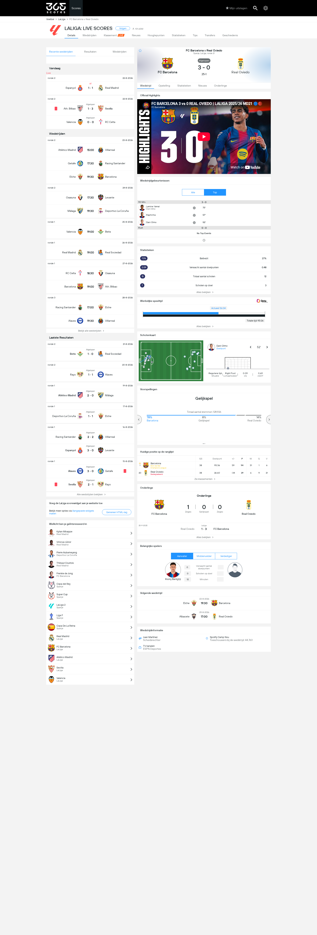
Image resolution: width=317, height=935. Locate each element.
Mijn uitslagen (238, 8)
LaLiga (61, 19)
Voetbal (50, 19)
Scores (76, 8)
